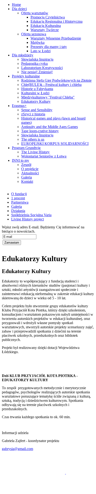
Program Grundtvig (26, 148)
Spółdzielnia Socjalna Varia (31, 215)
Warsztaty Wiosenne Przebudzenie (56, 38)
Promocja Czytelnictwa (48, 17)
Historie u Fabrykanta (37, 89)
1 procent (18, 198)
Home (16, 5)
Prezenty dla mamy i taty (49, 47)
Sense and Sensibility (36, 110)
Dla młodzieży (22, 55)
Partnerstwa (19, 202)
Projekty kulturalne (26, 76)
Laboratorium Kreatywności (42, 68)
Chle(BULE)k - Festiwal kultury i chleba (51, 85)
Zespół (26, 165)
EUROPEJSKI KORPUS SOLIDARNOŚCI (55, 144)
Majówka (38, 42)
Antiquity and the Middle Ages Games (49, 127)
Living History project (27, 219)
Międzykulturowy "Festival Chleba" (48, 97)
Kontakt (27, 181)
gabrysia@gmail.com (17, 449)
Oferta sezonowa (33, 34)
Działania (18, 211)
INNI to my (20, 160)
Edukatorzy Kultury (36, 101)
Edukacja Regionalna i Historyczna (56, 21)
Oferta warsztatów (34, 13)
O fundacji (19, 194)
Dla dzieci (19, 9)
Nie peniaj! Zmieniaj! (37, 72)
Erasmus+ (19, 106)
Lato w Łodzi (41, 51)
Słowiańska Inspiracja (37, 59)
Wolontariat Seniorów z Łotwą (43, 156)
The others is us (32, 139)
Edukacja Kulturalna (46, 26)
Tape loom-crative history (40, 131)
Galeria (26, 177)
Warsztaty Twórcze (45, 30)
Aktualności (30, 173)
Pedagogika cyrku (34, 64)
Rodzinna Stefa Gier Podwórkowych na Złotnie (56, 80)
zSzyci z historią (33, 114)
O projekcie (29, 169)
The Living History (35, 152)
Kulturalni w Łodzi (35, 93)
